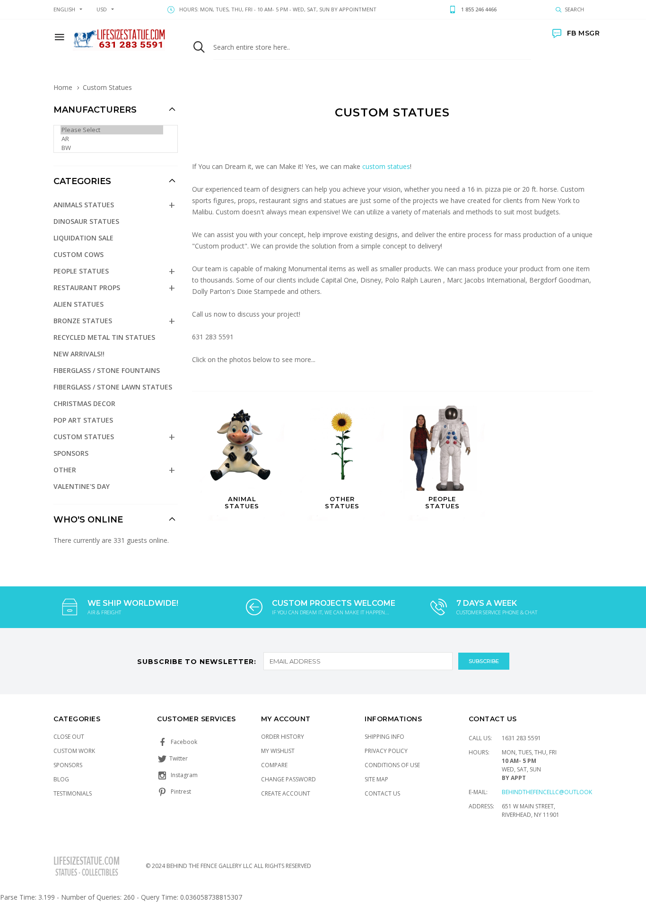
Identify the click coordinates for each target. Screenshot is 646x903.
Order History (282, 737)
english (64, 9)
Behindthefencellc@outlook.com (554, 792)
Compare (274, 765)
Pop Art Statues (83, 420)
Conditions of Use (392, 765)
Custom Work (74, 751)
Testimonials (72, 793)
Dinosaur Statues (86, 221)
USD (101, 9)
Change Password (288, 779)
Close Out (68, 737)
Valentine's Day (81, 486)
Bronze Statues (82, 320)
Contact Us (382, 793)
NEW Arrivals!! (79, 353)
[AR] (112, 138)
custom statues (386, 166)
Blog (61, 779)
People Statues (81, 270)
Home (62, 87)
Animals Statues (83, 204)
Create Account (285, 793)
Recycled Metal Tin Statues (104, 337)
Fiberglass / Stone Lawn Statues (112, 386)
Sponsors (70, 453)
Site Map (376, 779)
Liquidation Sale (83, 237)
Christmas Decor (84, 403)
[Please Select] (112, 129)
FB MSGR (583, 33)
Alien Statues (78, 304)
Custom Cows (78, 254)
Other (64, 469)
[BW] (112, 147)
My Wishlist (278, 751)
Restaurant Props (86, 287)
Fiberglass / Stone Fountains (106, 370)
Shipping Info (384, 737)
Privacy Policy (386, 751)
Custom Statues (83, 436)
